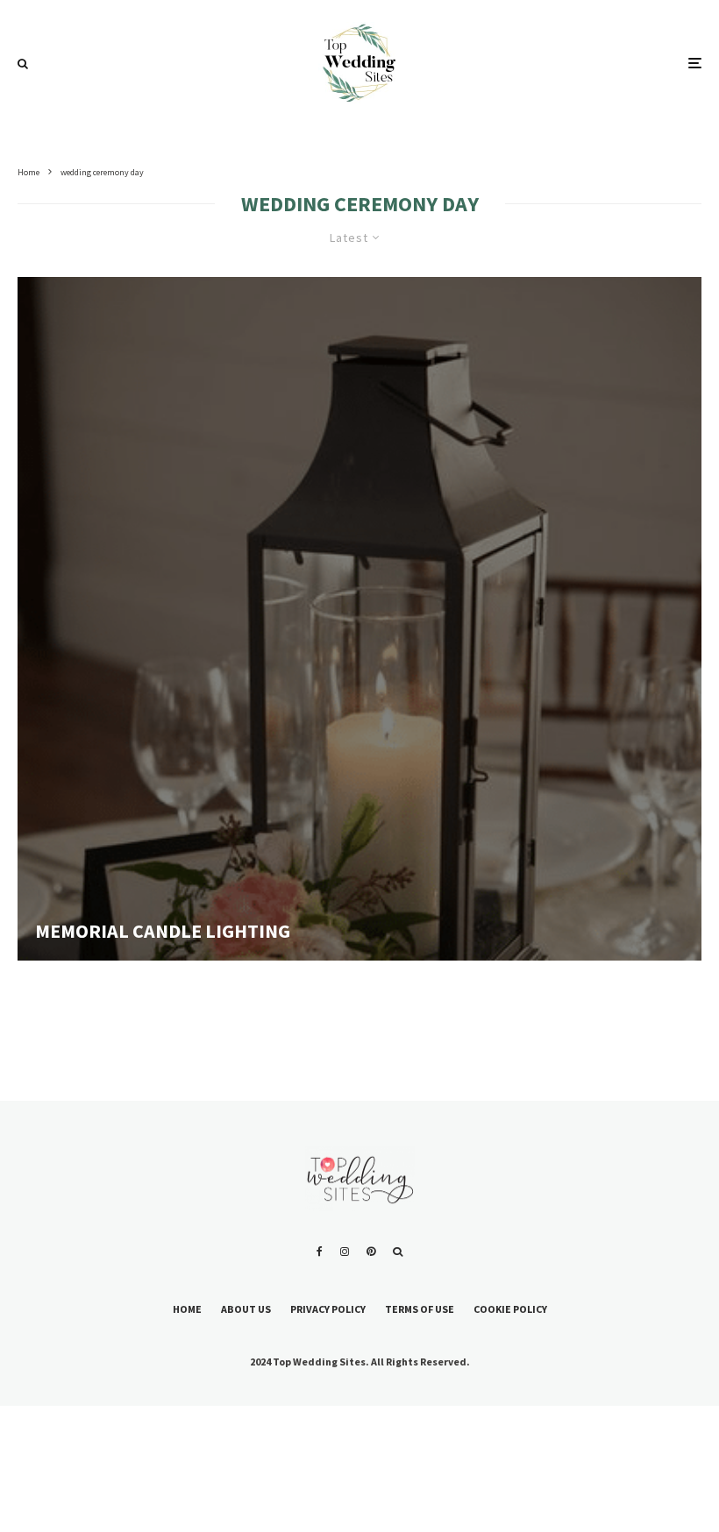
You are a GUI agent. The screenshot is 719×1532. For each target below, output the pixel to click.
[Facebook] (319, 1252)
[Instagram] (344, 1252)
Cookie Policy (510, 1309)
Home (187, 1309)
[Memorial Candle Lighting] (359, 619)
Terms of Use (419, 1309)
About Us (246, 1309)
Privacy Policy (328, 1309)
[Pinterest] (371, 1252)
